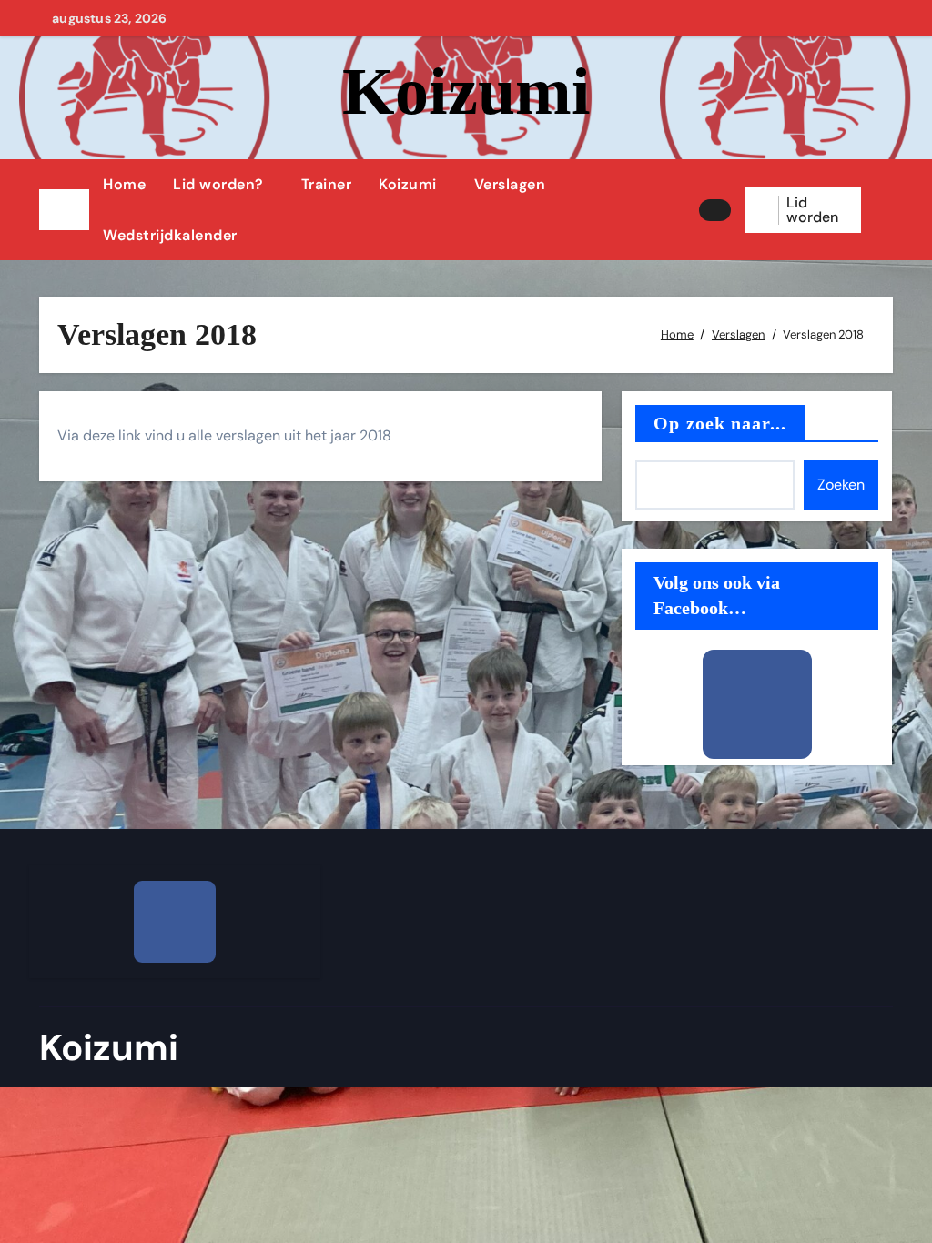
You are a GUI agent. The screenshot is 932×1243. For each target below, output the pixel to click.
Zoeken (841, 484)
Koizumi (466, 91)
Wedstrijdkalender (170, 235)
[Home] (64, 210)
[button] (883, 210)
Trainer (326, 184)
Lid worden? (218, 184)
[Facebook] (757, 704)
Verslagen (510, 184)
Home (124, 184)
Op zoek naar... (719, 423)
